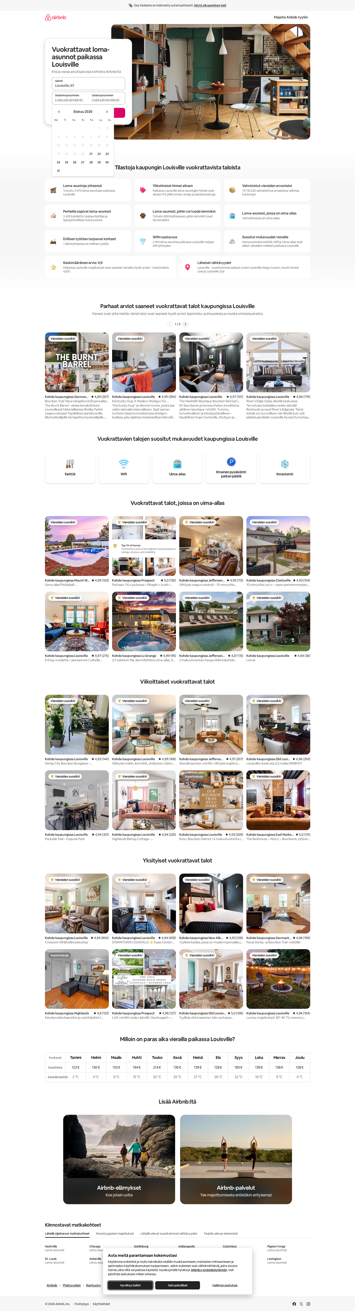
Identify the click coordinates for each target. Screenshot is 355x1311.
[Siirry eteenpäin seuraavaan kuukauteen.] (106, 112)
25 (66, 162)
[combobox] (88, 85)
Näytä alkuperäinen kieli (210, 5)
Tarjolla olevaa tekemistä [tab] (221, 1233)
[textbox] (70, 100)
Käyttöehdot (101, 1304)
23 (107, 154)
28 (91, 162)
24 (58, 162)
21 (91, 154)
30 (107, 162)
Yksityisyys (81, 1304)
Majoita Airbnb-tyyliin (291, 17)
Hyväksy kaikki (130, 1285)
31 (58, 171)
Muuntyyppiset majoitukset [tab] (115, 1233)
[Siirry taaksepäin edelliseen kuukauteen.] (59, 112)
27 (82, 162)
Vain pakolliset (177, 1285)
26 (74, 162)
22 (99, 154)
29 (99, 162)
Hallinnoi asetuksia (224, 1285)
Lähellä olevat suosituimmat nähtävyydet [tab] (169, 1233)
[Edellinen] (170, 324)
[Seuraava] (185, 324)
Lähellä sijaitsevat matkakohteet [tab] (67, 1233)
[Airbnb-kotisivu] (55, 17)
